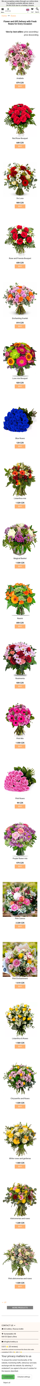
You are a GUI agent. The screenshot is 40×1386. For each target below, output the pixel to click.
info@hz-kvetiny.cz (10, 1342)
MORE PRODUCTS (20, 1307)
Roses (13, 15)
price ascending (31, 32)
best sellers (18, 32)
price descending (31, 35)
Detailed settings (23, 1377)
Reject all (6, 1383)
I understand (8, 1377)
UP (5, 1302)
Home (4, 15)
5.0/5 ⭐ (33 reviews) (10, 1347)
